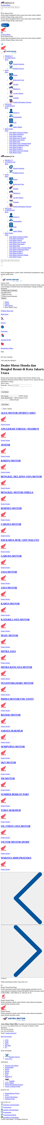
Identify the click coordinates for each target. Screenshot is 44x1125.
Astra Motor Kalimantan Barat (19, 145)
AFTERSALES (10, 58)
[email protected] (10, 1033)
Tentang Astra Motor (11, 1065)
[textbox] (7, 294)
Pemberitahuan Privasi (12, 1093)
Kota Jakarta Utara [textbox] (22, 398)
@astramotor (7, 1107)
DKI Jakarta (9, 305)
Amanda (16, 98)
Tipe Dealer (5, 404)
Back (6, 59)
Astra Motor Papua (15, 152)
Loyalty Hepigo (18, 93)
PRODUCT (9, 56)
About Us (16, 112)
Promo (15, 75)
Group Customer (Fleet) (12, 1086)
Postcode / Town (6, 385)
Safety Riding (17, 127)
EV (6, 1047)
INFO (7, 70)
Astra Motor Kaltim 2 (16, 149)
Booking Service (18, 68)
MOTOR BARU (6, 1036)
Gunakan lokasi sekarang (9, 290)
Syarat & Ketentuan (11, 1097)
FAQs (7, 1095)
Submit (4, 298)
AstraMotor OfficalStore (11, 1117)
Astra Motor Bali (14, 141)
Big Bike (8, 1045)
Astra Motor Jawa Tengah (17, 138)
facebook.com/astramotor (11, 1105)
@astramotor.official (9, 1115)
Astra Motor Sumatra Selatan (18, 132)
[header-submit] (1, 265)
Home (7, 302)
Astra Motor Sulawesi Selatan (18, 151)
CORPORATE (10, 106)
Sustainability (17, 117)
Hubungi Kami (10, 1099)
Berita (7, 1073)
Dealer (7, 304)
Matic (7, 1042)
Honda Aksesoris (18, 64)
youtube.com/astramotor (11, 1110)
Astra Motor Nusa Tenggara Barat (20, 143)
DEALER (8, 104)
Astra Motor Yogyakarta (17, 140)
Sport (6, 1044)
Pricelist (15, 84)
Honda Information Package (22, 102)
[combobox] (7, 294)
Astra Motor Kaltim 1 (16, 147)
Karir (14, 122)
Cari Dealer (5, 392)
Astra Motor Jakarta (15, 136)
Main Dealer (9, 129)
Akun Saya (8, 1059)
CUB (6, 1040)
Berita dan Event (18, 80)
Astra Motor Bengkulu (16, 134)
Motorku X (16, 89)
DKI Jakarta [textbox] (24, 396)
